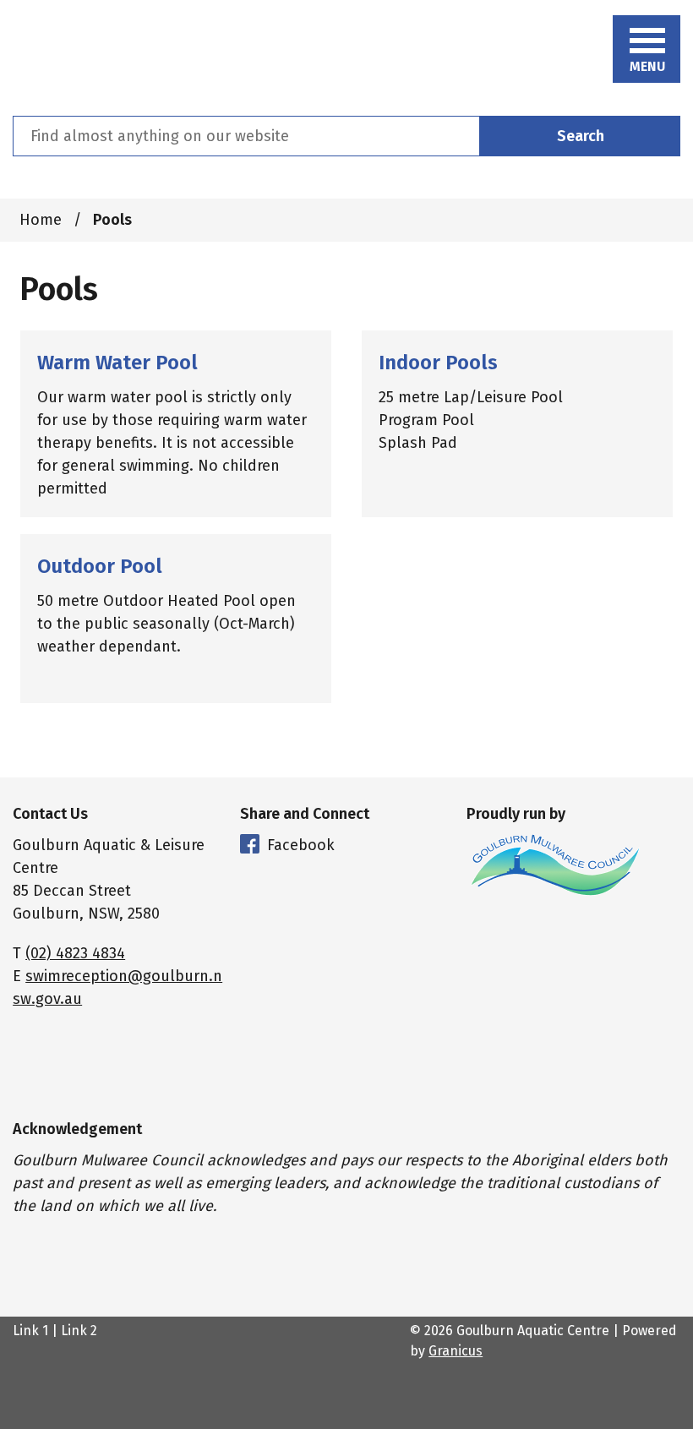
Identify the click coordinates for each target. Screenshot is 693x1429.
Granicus (455, 1351)
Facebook (301, 845)
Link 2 (79, 1331)
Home (40, 219)
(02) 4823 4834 (75, 953)
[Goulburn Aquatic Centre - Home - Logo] (81, 57)
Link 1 (30, 1331)
